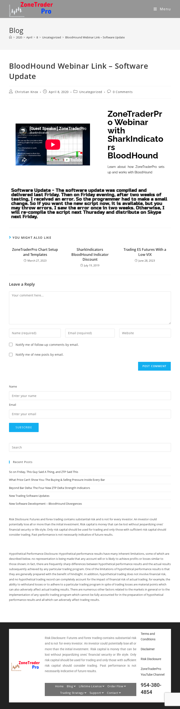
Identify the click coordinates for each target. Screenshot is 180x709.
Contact (113, 693)
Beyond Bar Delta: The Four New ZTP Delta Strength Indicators (49, 488)
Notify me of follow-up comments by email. (47, 345)
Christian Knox (26, 92)
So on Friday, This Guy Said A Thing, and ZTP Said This (43, 472)
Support (96, 693)
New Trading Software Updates (29, 496)
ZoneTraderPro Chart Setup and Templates (35, 252)
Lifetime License (91, 686)
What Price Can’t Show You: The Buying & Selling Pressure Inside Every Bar (57, 480)
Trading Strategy (72, 693)
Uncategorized (90, 92)
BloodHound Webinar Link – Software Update (95, 37)
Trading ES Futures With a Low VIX (145, 252)
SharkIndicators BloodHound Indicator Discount (90, 254)
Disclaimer (148, 649)
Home (59, 686)
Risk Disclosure (151, 659)
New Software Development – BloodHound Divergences (45, 504)
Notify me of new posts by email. (40, 354)
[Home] (10, 37)
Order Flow (115, 686)
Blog (70, 686)
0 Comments (123, 92)
